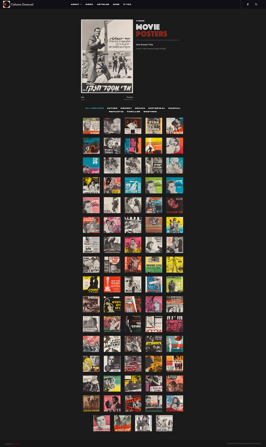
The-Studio (15, 444)
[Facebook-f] (248, 4)
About (75, 4)
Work (89, 4)
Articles (103, 4)
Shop (116, 4)
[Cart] (256, 4)
